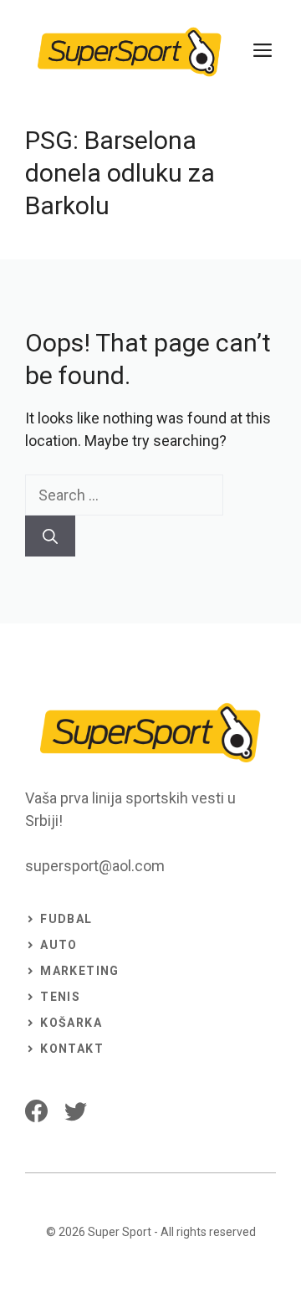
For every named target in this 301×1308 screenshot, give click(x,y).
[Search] (50, 536)
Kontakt (72, 1048)
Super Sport (119, 1232)
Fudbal (66, 919)
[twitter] (75, 1111)
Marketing (80, 970)
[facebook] (36, 1111)
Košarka (71, 1022)
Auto (59, 945)
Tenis (60, 996)
